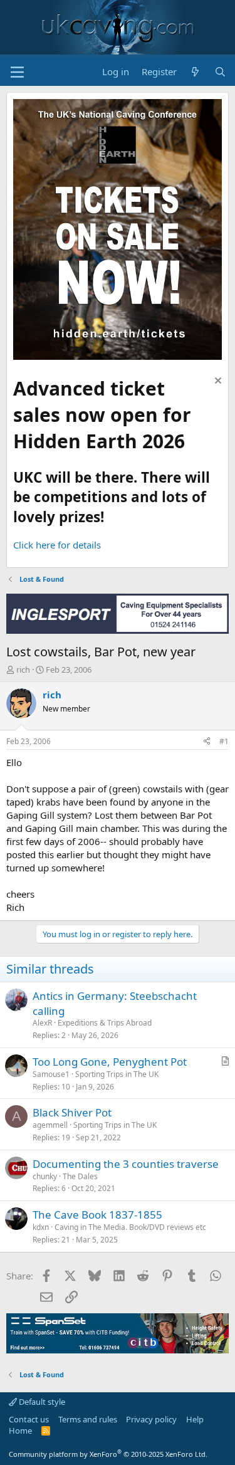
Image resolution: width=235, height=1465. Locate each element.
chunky (45, 1176)
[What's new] (195, 71)
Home (20, 1430)
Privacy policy (151, 1419)
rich (23, 669)
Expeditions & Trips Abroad (105, 1022)
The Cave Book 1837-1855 (97, 1214)
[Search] (220, 71)
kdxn (41, 1227)
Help (195, 1419)
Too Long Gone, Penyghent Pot (110, 1061)
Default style (41, 1401)
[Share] (207, 742)
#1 (224, 741)
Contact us (29, 1419)
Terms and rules (87, 1419)
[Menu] (17, 72)
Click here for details (57, 544)
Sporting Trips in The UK (117, 1074)
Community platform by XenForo (108, 1454)
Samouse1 (51, 1074)
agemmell (50, 1125)
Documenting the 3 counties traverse (126, 1164)
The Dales (80, 1176)
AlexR (42, 1022)
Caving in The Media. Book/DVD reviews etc (130, 1227)
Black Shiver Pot (72, 1112)
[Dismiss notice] (216, 382)
